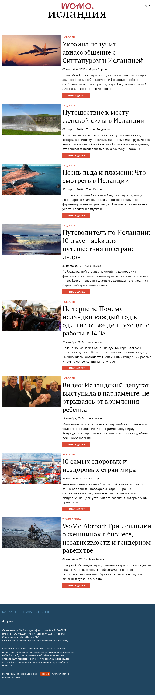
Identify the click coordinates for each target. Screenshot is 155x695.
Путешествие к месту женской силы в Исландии (103, 117)
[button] (148, 6)
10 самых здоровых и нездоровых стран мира (99, 466)
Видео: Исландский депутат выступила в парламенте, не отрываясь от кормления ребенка (106, 398)
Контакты (9, 612)
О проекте (43, 612)
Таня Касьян (94, 189)
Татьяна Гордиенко (98, 129)
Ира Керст (95, 478)
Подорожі (69, 105)
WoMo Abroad (72, 519)
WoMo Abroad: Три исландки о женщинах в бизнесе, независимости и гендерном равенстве (106, 539)
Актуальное (10, 621)
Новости (68, 37)
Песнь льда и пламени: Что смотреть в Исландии (104, 177)
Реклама (26, 612)
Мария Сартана (98, 69)
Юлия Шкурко (93, 265)
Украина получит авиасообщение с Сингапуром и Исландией (102, 53)
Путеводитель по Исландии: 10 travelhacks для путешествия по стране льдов (106, 245)
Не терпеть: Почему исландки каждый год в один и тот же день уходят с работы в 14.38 (105, 321)
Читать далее (76, 95)
